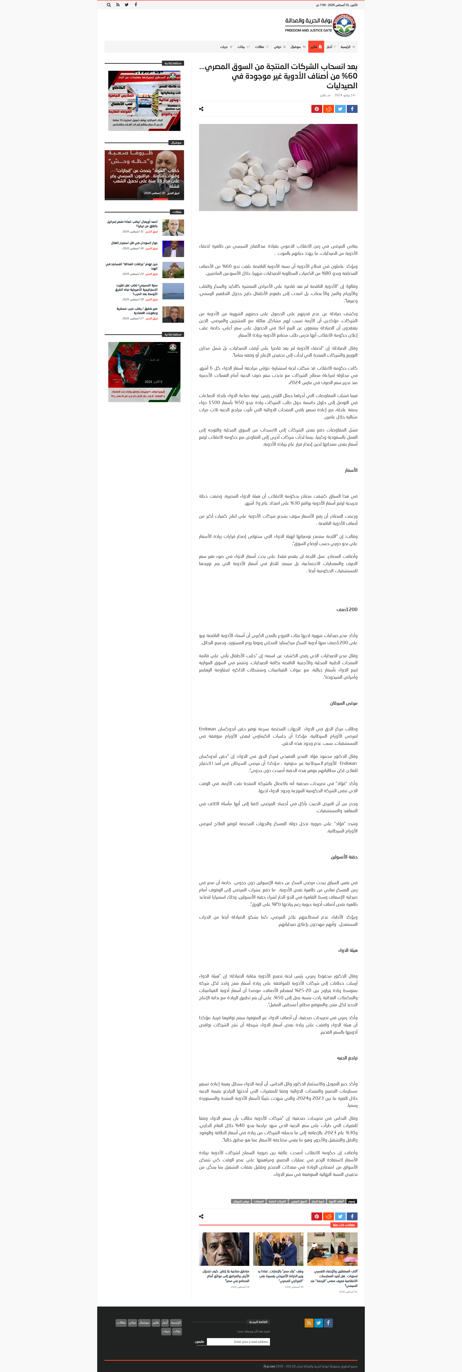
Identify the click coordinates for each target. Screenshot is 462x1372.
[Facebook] (135, 4)
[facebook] (352, 109)
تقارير (323, 95)
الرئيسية (176, 1322)
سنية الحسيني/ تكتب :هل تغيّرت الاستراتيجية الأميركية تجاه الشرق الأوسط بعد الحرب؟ (136, 289)
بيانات (177, 1331)
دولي (132, 1322)
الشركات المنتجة (277, 1201)
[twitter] (340, 109)
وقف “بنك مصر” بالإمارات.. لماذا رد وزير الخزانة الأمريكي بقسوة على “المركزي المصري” (280, 1276)
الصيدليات (259, 1201)
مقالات (121, 1322)
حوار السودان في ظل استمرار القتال (134, 243)
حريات (166, 1331)
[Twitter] (126, 4)
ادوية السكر (318, 1201)
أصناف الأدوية (336, 1201)
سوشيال (144, 1322)
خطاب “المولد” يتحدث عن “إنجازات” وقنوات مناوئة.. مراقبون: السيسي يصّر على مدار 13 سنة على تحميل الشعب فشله (144, 178)
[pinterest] (316, 109)
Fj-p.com (269, 1366)
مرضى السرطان (241, 1201)
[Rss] (117, 4)
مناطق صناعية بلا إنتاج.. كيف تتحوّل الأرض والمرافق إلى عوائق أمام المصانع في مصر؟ (226, 1276)
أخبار (165, 1322)
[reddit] (328, 109)
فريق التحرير (173, 192)
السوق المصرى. (299, 1201)
